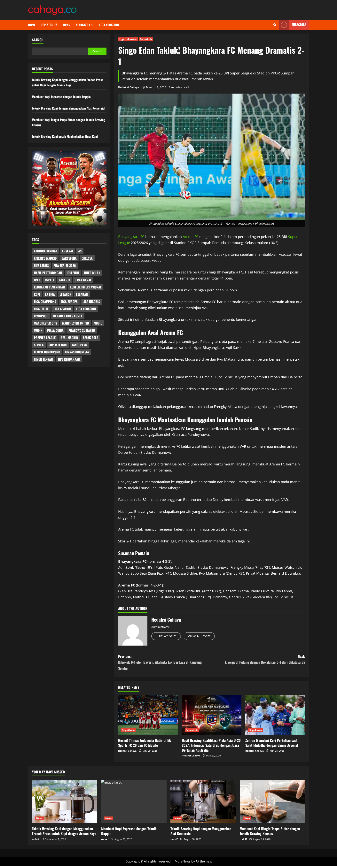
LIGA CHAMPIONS (45, 301)
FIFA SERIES (41, 265)
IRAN (37, 280)
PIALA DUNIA (55, 330)
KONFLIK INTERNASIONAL (85, 287)
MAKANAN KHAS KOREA (67, 316)
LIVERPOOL (41, 316)
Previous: (160, 662)
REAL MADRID (69, 337)
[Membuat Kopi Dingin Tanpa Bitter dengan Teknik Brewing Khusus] (272, 801)
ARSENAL (67, 251)
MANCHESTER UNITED (75, 323)
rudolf (35, 839)
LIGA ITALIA (41, 309)
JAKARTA (64, 280)
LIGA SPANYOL (62, 309)
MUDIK (38, 330)
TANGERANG (79, 345)
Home (31, 24)
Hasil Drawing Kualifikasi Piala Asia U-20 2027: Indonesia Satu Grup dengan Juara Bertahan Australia (211, 745)
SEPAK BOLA (90, 337)
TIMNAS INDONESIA (77, 352)
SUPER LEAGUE (58, 345)
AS (80, 251)
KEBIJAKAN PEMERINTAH (49, 287)
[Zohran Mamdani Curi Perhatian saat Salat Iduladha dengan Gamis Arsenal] (275, 715)
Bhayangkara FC (131, 236)
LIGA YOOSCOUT (109, 24)
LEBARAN (82, 294)
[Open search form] (274, 25)
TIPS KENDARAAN (69, 359)
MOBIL (98, 323)
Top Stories (49, 24)
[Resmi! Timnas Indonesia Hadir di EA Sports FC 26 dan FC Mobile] (148, 715)
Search (37, 39)
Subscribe (299, 24)
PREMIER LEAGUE (45, 337)
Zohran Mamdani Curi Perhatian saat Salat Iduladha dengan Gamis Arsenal (271, 743)
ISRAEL (49, 280)
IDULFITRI (73, 273)
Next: (265, 659)
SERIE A (39, 345)
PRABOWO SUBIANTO (81, 330)
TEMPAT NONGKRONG (47, 352)
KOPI (37, 294)
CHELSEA (87, 258)
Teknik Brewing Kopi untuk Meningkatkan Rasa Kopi (65, 136)
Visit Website (166, 636)
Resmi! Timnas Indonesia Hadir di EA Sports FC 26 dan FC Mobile (144, 743)
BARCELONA (69, 258)
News (66, 24)
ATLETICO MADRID (45, 258)
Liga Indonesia (128, 39)
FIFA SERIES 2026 (65, 265)
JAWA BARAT (83, 280)
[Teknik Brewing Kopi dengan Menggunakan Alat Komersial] (203, 801)
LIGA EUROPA (69, 301)
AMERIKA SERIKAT (45, 251)
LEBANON (65, 294)
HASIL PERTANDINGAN (48, 273)
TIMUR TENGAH (43, 359)
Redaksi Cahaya (128, 87)
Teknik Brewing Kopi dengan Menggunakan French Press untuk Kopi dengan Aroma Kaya (64, 831)
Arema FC (190, 236)
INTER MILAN (92, 273)
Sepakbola (83, 24)
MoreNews (183, 861)
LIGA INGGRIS (91, 301)
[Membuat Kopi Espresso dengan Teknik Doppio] (134, 801)
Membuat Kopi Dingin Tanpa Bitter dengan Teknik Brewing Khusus (270, 831)
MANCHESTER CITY (45, 323)
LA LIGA (50, 294)
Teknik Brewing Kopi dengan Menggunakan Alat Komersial (68, 108)
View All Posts (199, 636)
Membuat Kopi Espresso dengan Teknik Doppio (61, 96)
